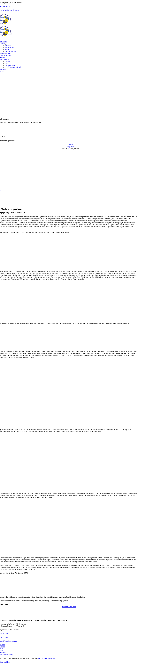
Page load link (5, 662)
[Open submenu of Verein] (6, 44)
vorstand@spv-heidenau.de (9, 10)
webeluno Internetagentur (47, 658)
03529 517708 (5, 6)
